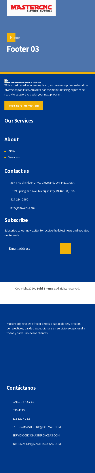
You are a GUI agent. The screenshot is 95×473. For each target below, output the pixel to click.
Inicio (11, 151)
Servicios (13, 157)
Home (15, 37)
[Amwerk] (22, 81)
